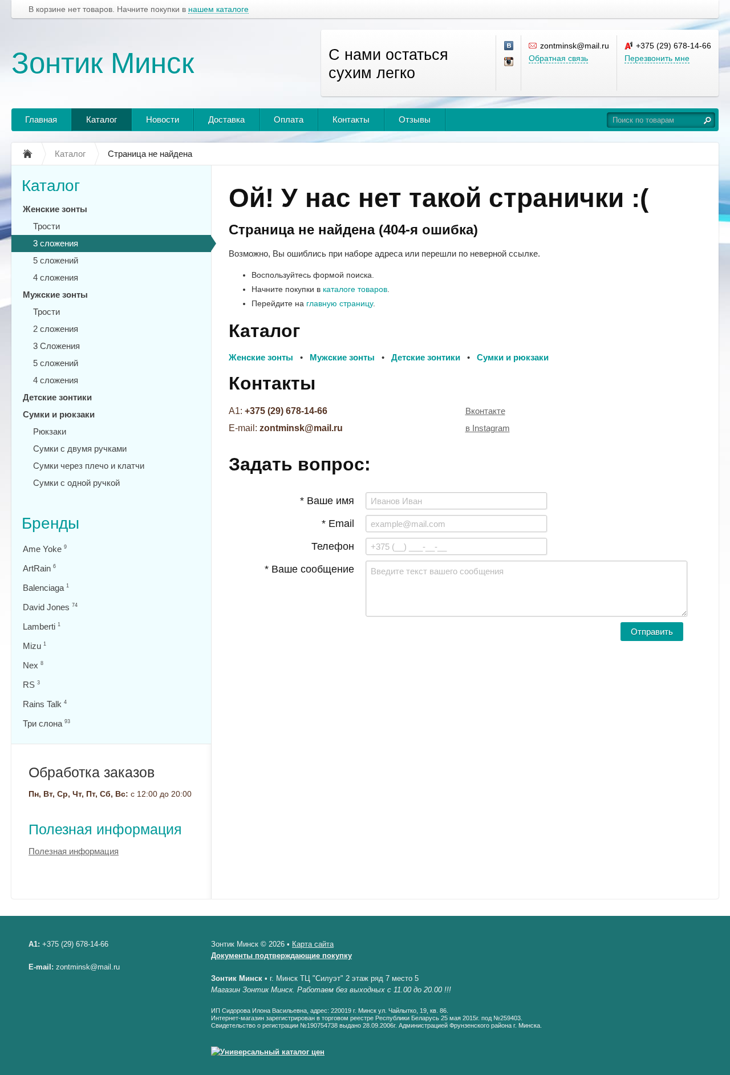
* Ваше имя (327, 500)
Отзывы (415, 119)
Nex (33, 665)
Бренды (50, 523)
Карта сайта (313, 944)
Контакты (351, 119)
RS (31, 684)
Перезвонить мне (657, 58)
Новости (162, 119)
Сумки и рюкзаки (59, 414)
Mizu (34, 646)
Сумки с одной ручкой (76, 483)
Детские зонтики (57, 397)
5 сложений (55, 260)
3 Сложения (56, 346)
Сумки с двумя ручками (80, 448)
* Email (338, 523)
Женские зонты (55, 209)
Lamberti (41, 626)
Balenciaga (46, 588)
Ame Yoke (45, 549)
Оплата (288, 119)
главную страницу (339, 303)
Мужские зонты (55, 294)
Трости (46, 226)
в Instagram (487, 428)
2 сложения (55, 329)
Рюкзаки (49, 431)
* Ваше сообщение (309, 569)
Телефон (332, 546)
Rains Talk (45, 704)
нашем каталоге (218, 9)
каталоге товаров (355, 289)
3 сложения (55, 243)
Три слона (46, 723)
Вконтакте (485, 411)
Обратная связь (558, 58)
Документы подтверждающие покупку (281, 955)
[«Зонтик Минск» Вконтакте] (509, 46)
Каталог (101, 119)
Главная (41, 119)
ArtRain (39, 568)
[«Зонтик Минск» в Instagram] (509, 62)
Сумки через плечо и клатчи (88, 465)
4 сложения (55, 277)
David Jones (50, 607)
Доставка (226, 119)
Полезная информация (105, 829)
